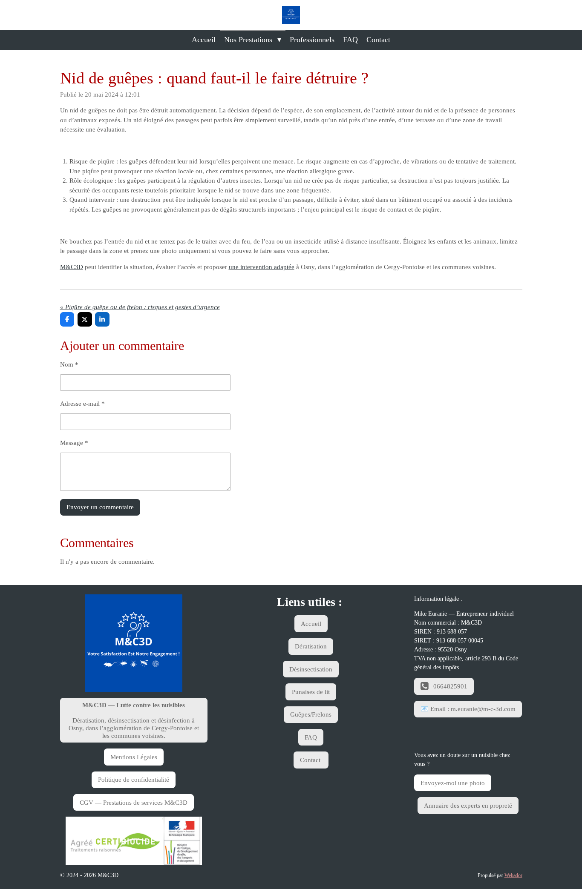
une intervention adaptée (261, 267)
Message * (74, 442)
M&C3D (71, 267)
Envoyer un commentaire (100, 507)
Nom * (69, 364)
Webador (513, 875)
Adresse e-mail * (82, 403)
